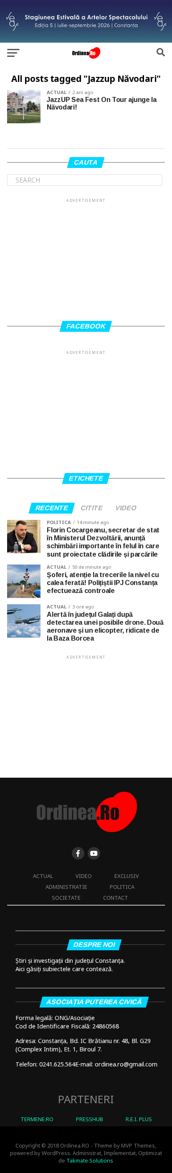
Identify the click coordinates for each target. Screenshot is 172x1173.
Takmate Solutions (89, 1160)
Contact (115, 897)
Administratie (66, 887)
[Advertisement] (86, 256)
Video (84, 876)
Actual (43, 876)
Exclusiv (126, 876)
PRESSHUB (89, 1119)
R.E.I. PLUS (139, 1119)
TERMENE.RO (36, 1119)
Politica (122, 887)
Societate (66, 897)
